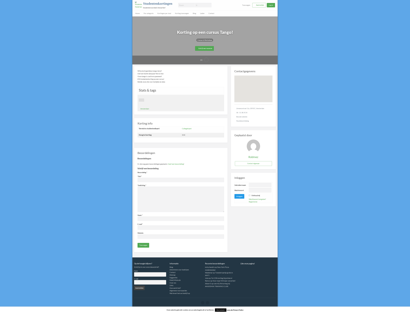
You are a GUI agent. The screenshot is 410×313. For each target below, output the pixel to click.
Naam (140, 215)
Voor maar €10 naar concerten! (224, 281)
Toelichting (142, 185)
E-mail (140, 224)
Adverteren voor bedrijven (179, 270)
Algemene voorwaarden (178, 290)
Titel (140, 176)
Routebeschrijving (242, 121)
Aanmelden (260, 5)
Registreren (253, 202)
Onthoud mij (255, 195)
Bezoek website (241, 117)
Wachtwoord (239, 190)
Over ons (173, 283)
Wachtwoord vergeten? (257, 199)
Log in (271, 5)
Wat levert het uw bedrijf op (180, 293)
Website (140, 233)
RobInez (253, 157)
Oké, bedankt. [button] (220, 310)
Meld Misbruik (175, 280)
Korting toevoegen (182, 13)
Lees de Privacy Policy (235, 310)
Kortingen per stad (164, 13)
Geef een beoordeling (176, 164)
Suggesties (173, 277)
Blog (194, 13)
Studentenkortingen (157, 3)
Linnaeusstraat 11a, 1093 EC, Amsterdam (250, 108)
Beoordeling (142, 172)
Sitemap (173, 275)
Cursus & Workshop (204, 40)
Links (171, 285)
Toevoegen (246, 5)
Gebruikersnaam (240, 185)
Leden (202, 13)
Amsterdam (144, 109)
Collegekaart (187, 128)
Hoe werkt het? (175, 288)
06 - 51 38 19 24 (241, 113)
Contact (211, 13)
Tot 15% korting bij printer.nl (221, 278)
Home (137, 13)
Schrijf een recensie (205, 48)
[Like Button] (141, 100)
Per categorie (148, 13)
